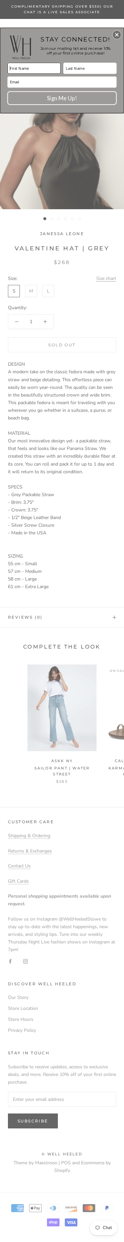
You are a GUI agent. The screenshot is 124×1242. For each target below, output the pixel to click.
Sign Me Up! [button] (62, 97)
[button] (117, 35)
